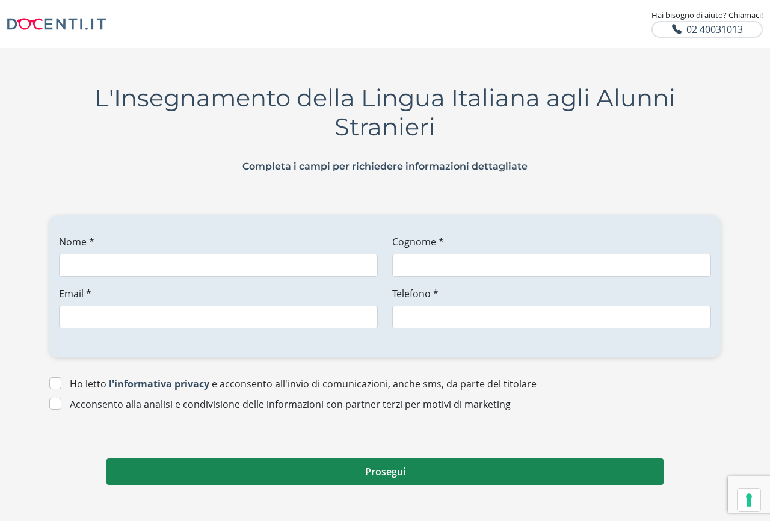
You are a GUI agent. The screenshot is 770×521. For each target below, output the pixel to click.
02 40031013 (714, 29)
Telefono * (415, 293)
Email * (75, 293)
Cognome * (418, 241)
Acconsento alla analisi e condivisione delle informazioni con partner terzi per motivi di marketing (290, 404)
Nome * (76, 241)
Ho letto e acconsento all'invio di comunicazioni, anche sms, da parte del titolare (303, 383)
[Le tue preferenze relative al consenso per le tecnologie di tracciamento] (749, 500)
